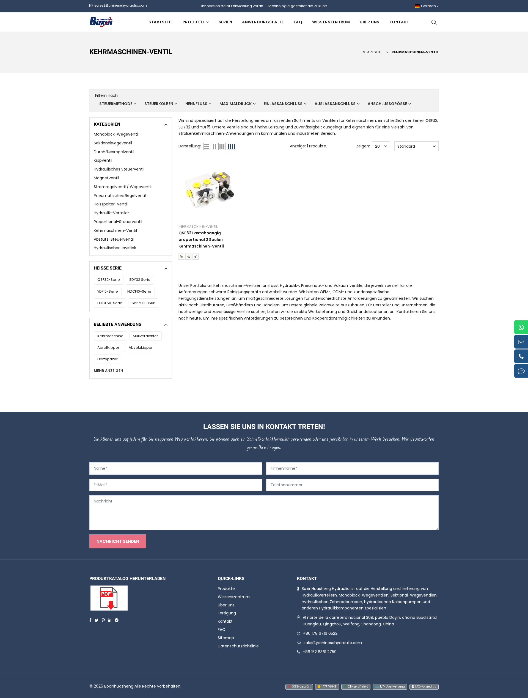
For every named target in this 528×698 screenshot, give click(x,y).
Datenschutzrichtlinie (238, 646)
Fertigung (227, 613)
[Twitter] (96, 620)
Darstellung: (189, 146)
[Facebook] (90, 620)
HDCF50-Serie (109, 303)
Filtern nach (106, 95)
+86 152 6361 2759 (320, 652)
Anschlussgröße (387, 103)
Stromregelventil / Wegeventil (123, 186)
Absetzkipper (141, 347)
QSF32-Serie (108, 279)
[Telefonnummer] (521, 356)
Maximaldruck (235, 103)
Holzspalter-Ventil (111, 204)
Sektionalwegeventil (113, 143)
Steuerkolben (158, 103)
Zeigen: (363, 146)
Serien (225, 22)
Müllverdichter (145, 336)
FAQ (298, 22)
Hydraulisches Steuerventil (119, 169)
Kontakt (399, 22)
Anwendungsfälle (263, 22)
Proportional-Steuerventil (118, 221)
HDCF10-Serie (139, 291)
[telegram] (117, 620)
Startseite (160, 22)
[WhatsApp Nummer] (521, 327)
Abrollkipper (108, 347)
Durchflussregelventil (114, 152)
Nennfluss (196, 103)
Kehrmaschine (110, 336)
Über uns (369, 22)
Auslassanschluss (335, 103)
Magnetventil (106, 178)
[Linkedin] (109, 620)
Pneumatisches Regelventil (120, 195)
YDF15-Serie (107, 291)
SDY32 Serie (139, 279)
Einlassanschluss (283, 103)
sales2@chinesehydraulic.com (333, 642)
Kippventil (103, 160)
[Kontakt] (521, 371)
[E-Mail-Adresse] (521, 342)
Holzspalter (107, 359)
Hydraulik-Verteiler (111, 213)
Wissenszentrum (331, 22)
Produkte (194, 22)
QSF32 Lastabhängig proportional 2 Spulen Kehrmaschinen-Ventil (201, 239)
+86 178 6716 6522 (320, 633)
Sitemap (226, 638)
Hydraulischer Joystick (115, 248)
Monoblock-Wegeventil (116, 134)
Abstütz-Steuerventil (114, 239)
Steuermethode (115, 103)
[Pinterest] (103, 620)
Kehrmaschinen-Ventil (415, 52)
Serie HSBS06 (143, 303)
